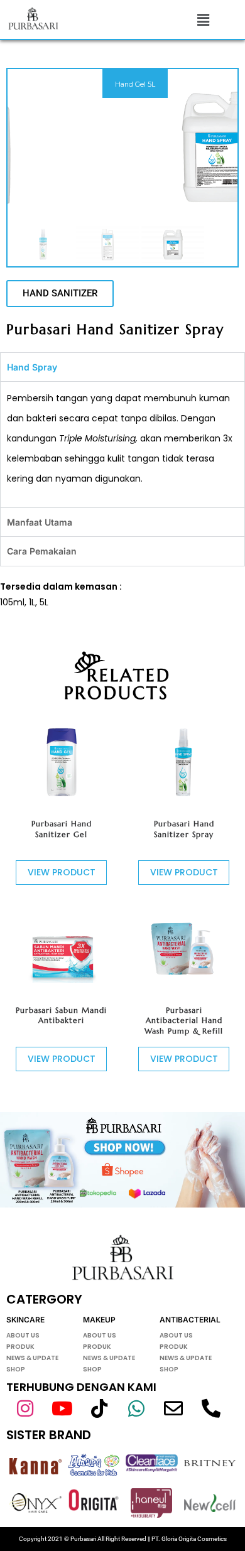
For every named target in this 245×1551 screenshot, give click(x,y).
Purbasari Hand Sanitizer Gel (61, 829)
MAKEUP (99, 1319)
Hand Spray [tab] (32, 367)
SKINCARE (25, 1319)
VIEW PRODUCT (61, 872)
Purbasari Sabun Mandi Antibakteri (61, 1015)
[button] (203, 19)
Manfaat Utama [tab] (39, 522)
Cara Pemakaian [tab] (42, 551)
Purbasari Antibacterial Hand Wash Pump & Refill (183, 1020)
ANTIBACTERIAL (190, 1319)
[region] (122, 167)
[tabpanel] (122, 444)
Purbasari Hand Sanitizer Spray (184, 829)
